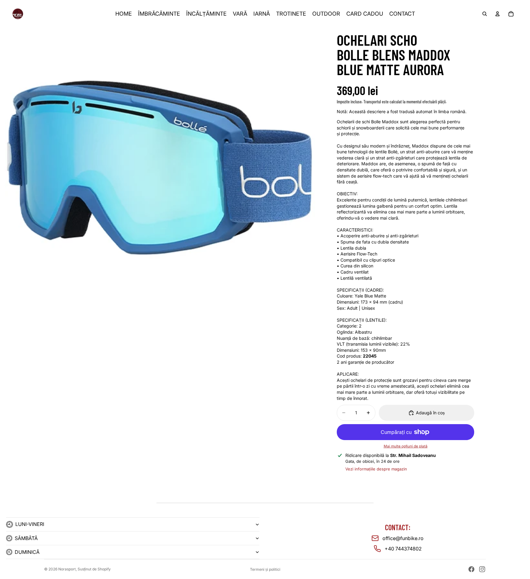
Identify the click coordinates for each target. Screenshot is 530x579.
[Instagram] (482, 569)
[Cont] (497, 14)
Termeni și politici (265, 569)
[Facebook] (471, 569)
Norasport (67, 569)
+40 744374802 (403, 549)
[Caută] (484, 14)
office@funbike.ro (403, 538)
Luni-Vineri (29, 524)
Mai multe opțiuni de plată (406, 446)
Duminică (27, 552)
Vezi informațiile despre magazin (376, 468)
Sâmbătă (26, 538)
